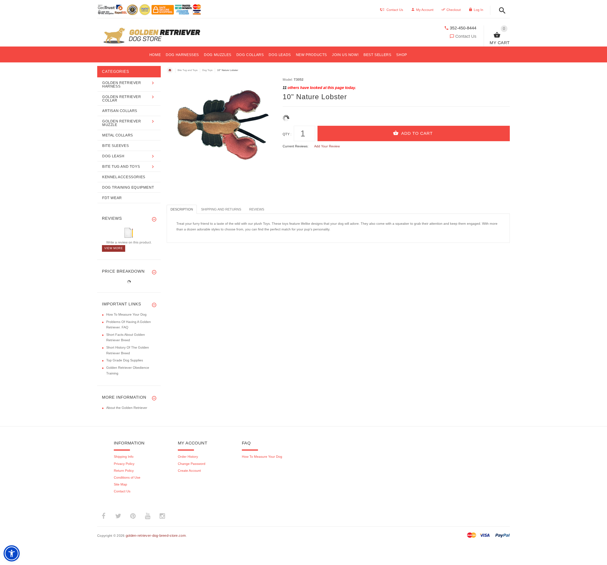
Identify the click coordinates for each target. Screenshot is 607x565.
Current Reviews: (295, 146)
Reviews (256, 209)
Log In (478, 10)
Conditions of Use (127, 477)
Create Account (189, 470)
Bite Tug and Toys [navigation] (188, 70)
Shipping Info (123, 456)
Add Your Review (327, 146)
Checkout (453, 10)
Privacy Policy (124, 464)
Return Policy (124, 470)
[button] (501, 11)
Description (181, 209)
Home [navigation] (170, 70)
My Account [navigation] (424, 10)
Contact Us (465, 36)
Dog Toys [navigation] (207, 70)
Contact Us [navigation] (394, 10)
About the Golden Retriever (126, 408)
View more (113, 248)
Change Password (191, 464)
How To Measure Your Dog (126, 314)
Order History (188, 456)
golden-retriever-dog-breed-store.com (156, 535)
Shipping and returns (221, 209)
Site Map (120, 484)
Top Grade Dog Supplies (124, 360)
